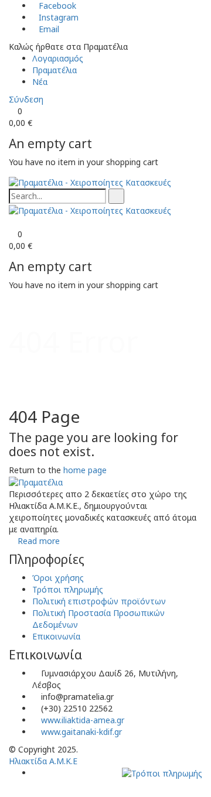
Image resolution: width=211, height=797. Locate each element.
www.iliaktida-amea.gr (82, 720)
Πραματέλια (54, 70)
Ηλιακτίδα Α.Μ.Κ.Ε (43, 761)
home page (85, 470)
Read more (39, 540)
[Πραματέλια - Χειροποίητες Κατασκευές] (90, 181)
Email (49, 29)
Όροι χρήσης (58, 577)
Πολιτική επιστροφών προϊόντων (99, 601)
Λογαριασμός (57, 58)
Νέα (39, 81)
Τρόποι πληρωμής (67, 589)
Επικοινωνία (56, 636)
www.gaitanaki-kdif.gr (81, 731)
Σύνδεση (26, 99)
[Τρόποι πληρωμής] (162, 772)
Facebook (57, 5)
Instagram (59, 17)
